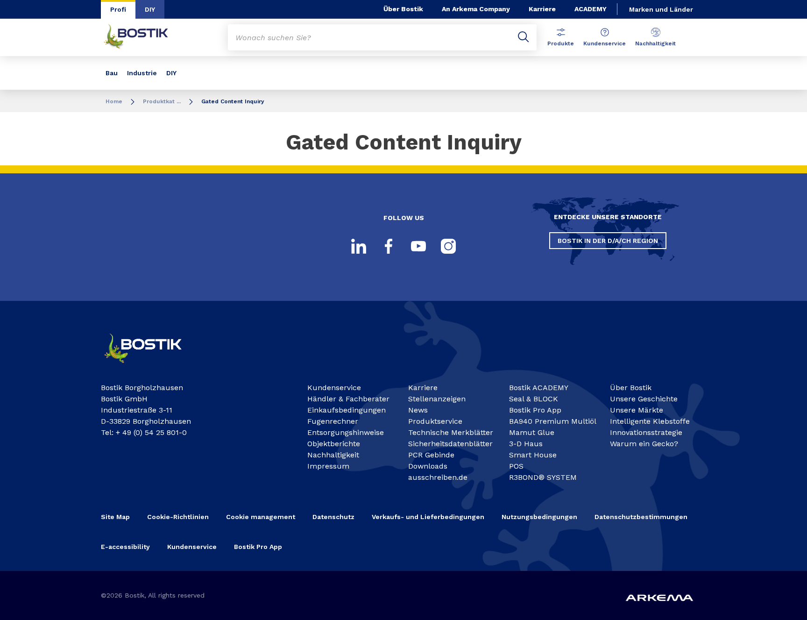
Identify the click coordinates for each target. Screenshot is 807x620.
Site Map (115, 516)
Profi (118, 9)
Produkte (560, 43)
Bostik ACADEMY (538, 387)
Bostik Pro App (535, 410)
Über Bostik (403, 9)
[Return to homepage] (143, 37)
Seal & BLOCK (533, 398)
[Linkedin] (358, 246)
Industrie (142, 73)
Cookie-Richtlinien (178, 516)
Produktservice (435, 421)
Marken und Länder (661, 9)
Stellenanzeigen (437, 398)
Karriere (542, 9)
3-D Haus (526, 443)
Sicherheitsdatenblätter (450, 443)
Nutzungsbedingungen (539, 516)
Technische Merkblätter (450, 432)
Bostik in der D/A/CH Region (608, 240)
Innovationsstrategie (646, 432)
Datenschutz (333, 516)
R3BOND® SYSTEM (543, 477)
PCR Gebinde (431, 454)
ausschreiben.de (437, 477)
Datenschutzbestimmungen (641, 516)
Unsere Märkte (636, 410)
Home (114, 101)
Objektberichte (333, 443)
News (418, 410)
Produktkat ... (162, 101)
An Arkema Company (476, 9)
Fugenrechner (332, 421)
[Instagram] (448, 246)
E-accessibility (125, 546)
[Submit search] (523, 37)
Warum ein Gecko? (644, 443)
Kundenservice (604, 43)
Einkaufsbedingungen (346, 410)
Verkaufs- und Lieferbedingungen (428, 516)
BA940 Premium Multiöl (552, 421)
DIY (150, 9)
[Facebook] (388, 246)
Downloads (427, 466)
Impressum (328, 466)
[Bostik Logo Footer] (151, 367)
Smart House (533, 454)
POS (516, 466)
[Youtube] (418, 246)
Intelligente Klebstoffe (650, 421)
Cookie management (260, 516)
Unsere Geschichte (644, 398)
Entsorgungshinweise (345, 432)
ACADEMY (590, 9)
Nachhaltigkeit (655, 43)
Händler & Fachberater (348, 398)
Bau (112, 73)
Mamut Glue (531, 432)
